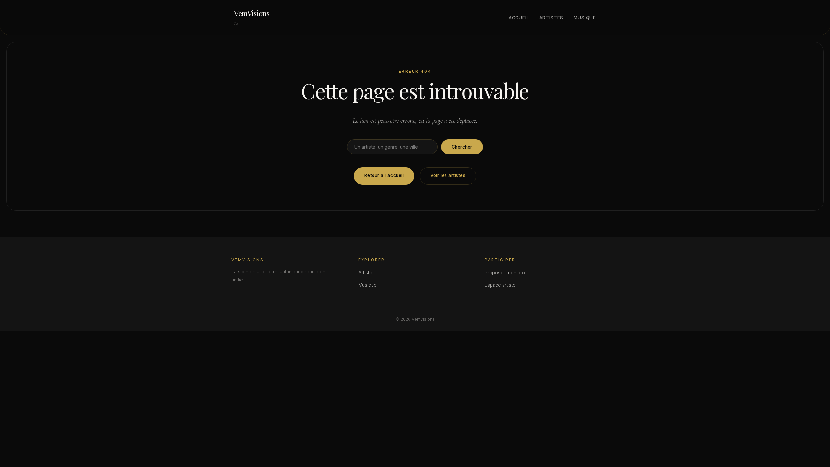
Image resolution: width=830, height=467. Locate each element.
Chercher (462, 147)
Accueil (519, 17)
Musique (585, 17)
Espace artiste (500, 285)
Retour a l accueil (384, 175)
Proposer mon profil (506, 272)
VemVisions (252, 13)
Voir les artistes (447, 175)
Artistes (551, 17)
